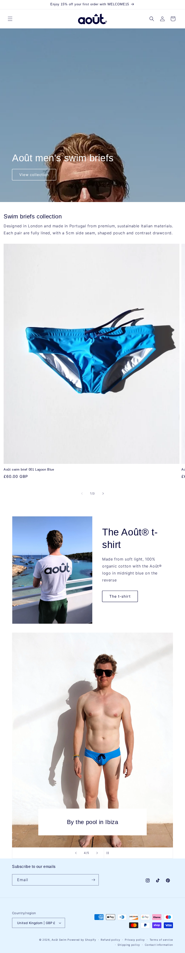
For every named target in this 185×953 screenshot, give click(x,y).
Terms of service (161, 939)
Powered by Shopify (81, 939)
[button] (10, 19)
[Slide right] (103, 493)
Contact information (159, 944)
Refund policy (110, 939)
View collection (34, 174)
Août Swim (59, 939)
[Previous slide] (76, 853)
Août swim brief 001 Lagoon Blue (29, 469)
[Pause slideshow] (109, 853)
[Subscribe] (93, 879)
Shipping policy (129, 944)
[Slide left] (82, 493)
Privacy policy (135, 939)
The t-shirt (120, 596)
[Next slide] (97, 853)
